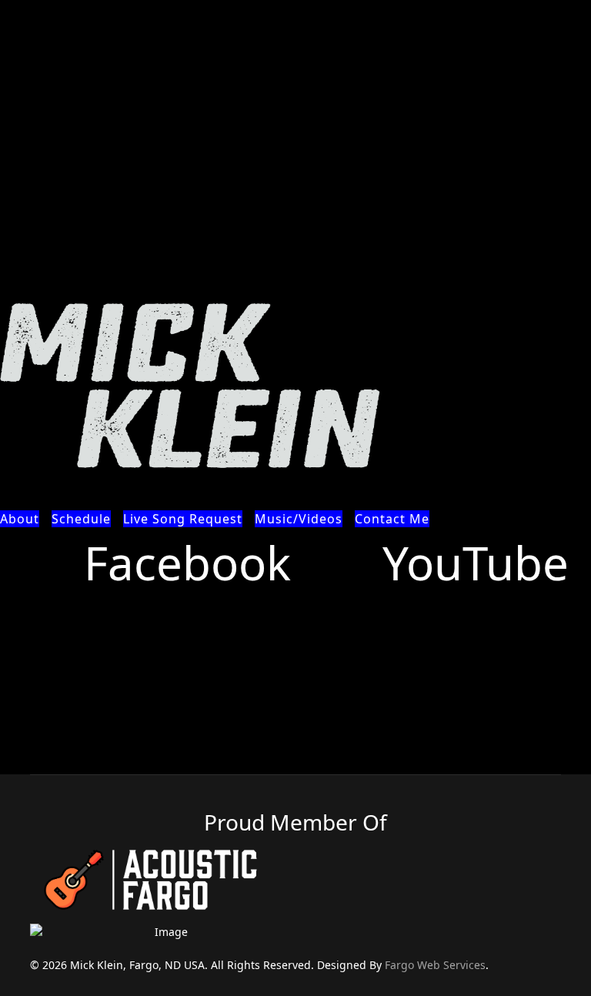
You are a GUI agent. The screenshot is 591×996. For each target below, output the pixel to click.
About (19, 518)
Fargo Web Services (435, 965)
